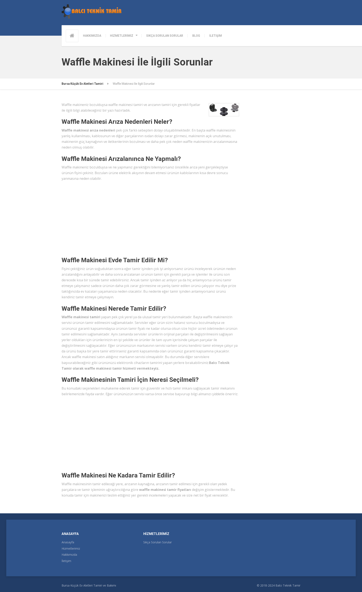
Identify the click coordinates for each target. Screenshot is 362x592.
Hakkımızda (69, 555)
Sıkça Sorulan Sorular (157, 542)
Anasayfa (68, 542)
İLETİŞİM (215, 35)
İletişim (66, 561)
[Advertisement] (150, 216)
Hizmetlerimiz (71, 548)
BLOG (196, 35)
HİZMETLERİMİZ (121, 35)
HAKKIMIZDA (92, 35)
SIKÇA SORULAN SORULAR (164, 35)
